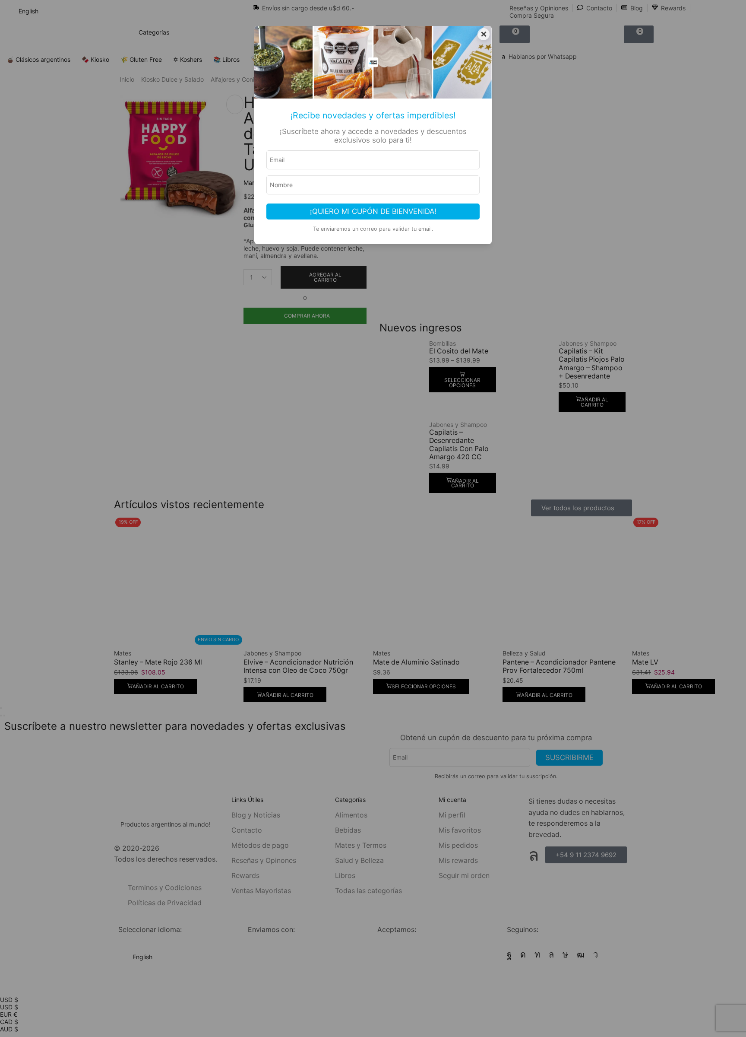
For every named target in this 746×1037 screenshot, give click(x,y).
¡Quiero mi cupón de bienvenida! (373, 211)
